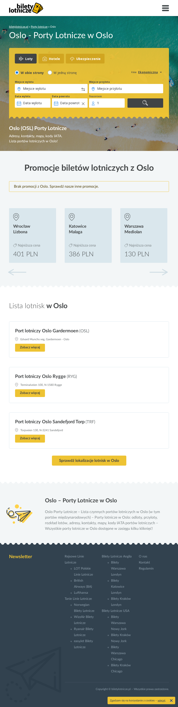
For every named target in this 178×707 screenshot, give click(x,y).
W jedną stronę (65, 72)
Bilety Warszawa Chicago (118, 653)
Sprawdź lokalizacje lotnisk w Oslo (89, 461)
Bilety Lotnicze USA (115, 611)
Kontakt (144, 562)
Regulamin (146, 568)
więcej (161, 700)
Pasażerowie (95, 96)
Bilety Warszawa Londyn (118, 568)
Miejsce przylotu (99, 81)
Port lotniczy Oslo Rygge (40, 376)
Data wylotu (22, 96)
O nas (143, 556)
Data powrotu (61, 96)
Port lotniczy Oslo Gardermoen (46, 331)
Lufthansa (81, 592)
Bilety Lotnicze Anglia (117, 556)
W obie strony (32, 72)
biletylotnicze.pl (18, 26)
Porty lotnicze (39, 26)
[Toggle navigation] (165, 8)
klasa (134, 72)
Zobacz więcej (30, 347)
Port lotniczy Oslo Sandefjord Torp (50, 422)
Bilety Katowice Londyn (117, 586)
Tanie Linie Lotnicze (78, 598)
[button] (158, 272)
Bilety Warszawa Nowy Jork (119, 623)
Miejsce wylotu (24, 81)
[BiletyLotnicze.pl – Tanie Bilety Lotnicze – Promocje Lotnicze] (26, 8)
